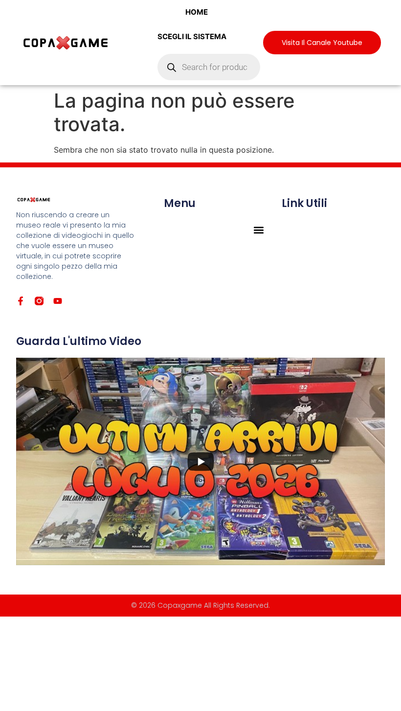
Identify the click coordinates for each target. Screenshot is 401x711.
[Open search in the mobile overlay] (209, 67)
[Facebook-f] (20, 301)
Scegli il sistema (191, 36)
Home (196, 12)
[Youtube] (57, 301)
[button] (259, 230)
